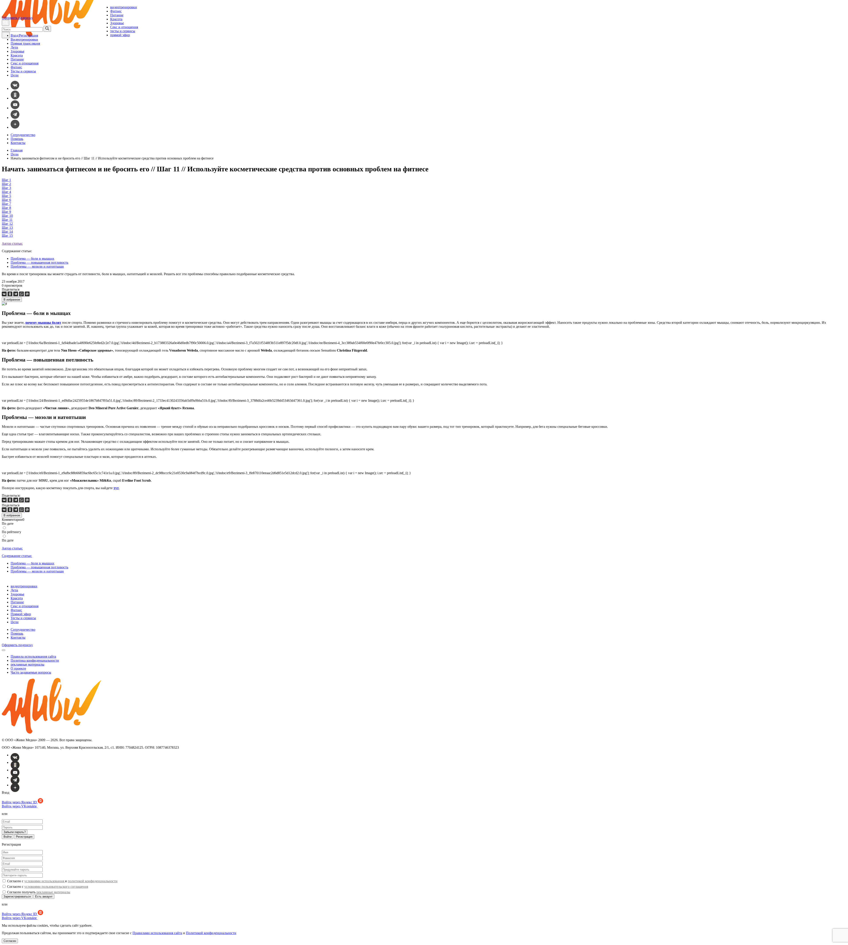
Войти (7, 836)
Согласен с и (61, 881)
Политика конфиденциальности (35, 660)
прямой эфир (120, 35)
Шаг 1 (6, 180)
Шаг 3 (6, 188)
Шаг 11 (7, 220)
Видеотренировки (24, 39)
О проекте (18, 668)
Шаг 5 (6, 196)
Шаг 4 (6, 192)
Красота (116, 19)
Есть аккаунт (44, 896)
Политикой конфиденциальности (211, 933)
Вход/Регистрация (24, 35)
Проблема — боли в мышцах (32, 258)
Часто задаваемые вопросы (31, 672)
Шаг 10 (7, 216)
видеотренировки (123, 7)
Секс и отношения (124, 27)
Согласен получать (38, 892)
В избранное (12, 299)
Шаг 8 (6, 208)
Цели (15, 75)
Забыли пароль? (15, 832)
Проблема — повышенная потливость (39, 262)
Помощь (17, 139)
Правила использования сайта (33, 656)
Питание (116, 15)
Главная (17, 150)
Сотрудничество (23, 135)
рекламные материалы (27, 664)
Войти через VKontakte (20, 806)
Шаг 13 (7, 227)
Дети (14, 47)
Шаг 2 (6, 184)
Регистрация (24, 836)
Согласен (10, 941)
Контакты (18, 143)
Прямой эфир (21, 614)
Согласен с (47, 886)
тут (116, 488)
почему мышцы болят (43, 322)
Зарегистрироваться (17, 896)
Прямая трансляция (25, 43)
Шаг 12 (7, 223)
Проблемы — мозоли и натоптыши (37, 266)
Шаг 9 (6, 212)
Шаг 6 (6, 200)
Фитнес (116, 11)
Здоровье (117, 23)
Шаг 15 (7, 235)
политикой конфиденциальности (92, 881)
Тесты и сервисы (23, 71)
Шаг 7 (6, 204)
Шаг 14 (7, 231)
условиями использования (44, 881)
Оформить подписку (17, 18)
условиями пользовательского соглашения (56, 886)
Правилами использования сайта (157, 933)
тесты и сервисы (122, 31)
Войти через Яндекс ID (20, 802)
